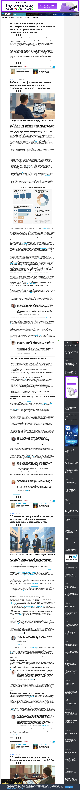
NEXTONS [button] (47, 317)
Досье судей (20, 17)
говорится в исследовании (17, 164)
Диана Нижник (16, 734)
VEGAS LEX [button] (21, 633)
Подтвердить (68, 787)
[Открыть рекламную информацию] (77, 397)
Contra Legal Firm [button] (25, 265)
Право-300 (4, 17)
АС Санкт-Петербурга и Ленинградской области (25, 572)
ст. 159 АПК (13, 603)
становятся (47, 175)
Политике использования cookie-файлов (15, 788)
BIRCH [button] (25, 379)
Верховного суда (47, 408)
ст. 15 (35, 141)
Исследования (35, 17)
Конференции (12, 17)
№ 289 (32, 134)
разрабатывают (43, 248)
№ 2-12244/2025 (30, 292)
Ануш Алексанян (16, 493)
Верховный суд (50, 261)
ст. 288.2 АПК (20, 614)
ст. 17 (11, 323)
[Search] (62, 17)
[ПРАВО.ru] (6, 14)
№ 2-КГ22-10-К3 (13, 263)
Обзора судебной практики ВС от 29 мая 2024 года (33, 606)
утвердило (45, 228)
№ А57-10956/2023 (31, 283)
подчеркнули (25, 243)
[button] (16, 35)
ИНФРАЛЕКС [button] (38, 335)
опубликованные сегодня (27, 40)
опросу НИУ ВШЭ (25, 172)
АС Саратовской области (37, 273)
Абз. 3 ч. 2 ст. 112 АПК (15, 602)
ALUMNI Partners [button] (34, 647)
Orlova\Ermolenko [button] (31, 456)
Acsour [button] (38, 258)
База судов (27, 17)
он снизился (28, 166)
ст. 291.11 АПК (31, 696)
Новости (12, 20)
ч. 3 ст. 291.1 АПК (34, 585)
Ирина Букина (26, 590)
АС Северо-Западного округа (28, 574)
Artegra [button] (19, 623)
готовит (29, 400)
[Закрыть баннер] (22, 780)
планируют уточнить (48, 403)
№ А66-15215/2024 (16, 709)
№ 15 (15, 409)
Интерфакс (12, 40)
